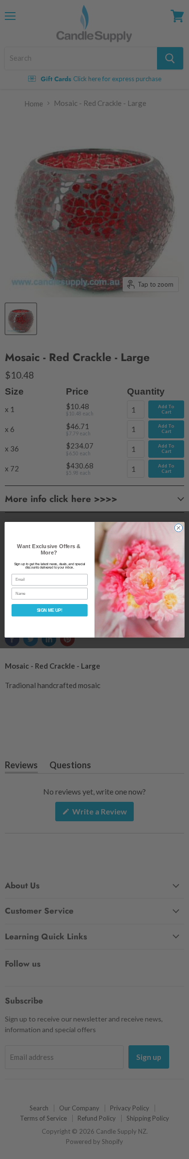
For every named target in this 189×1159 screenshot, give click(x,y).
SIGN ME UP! (50, 610)
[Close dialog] (178, 527)
